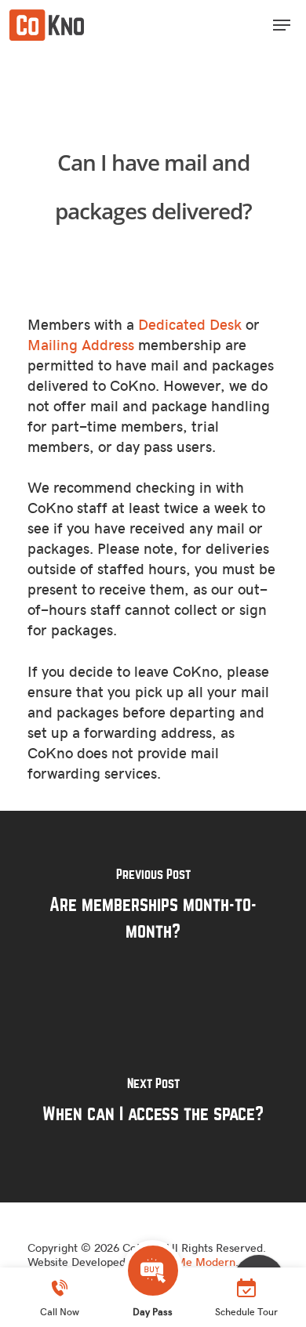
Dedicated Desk (190, 324)
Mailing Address (80, 344)
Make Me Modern (189, 1261)
